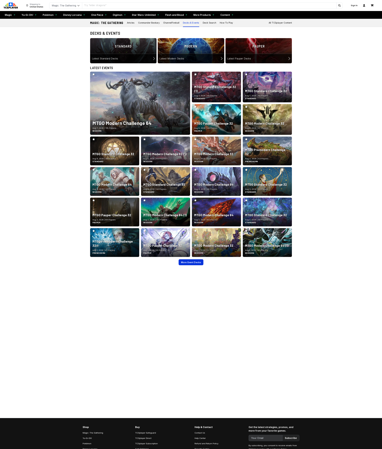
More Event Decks (191, 262)
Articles (131, 22)
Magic (8, 14)
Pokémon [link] (87, 443)
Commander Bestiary (149, 22)
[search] (209, 5)
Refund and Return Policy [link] (206, 443)
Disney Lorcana (72, 14)
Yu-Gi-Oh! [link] (87, 438)
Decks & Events (191, 22)
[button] (339, 5)
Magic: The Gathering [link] (93, 433)
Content (225, 14)
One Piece (97, 14)
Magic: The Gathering (106, 23)
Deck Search (209, 22)
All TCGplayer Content (280, 22)
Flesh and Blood (174, 14)
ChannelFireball (171, 22)
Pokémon (48, 14)
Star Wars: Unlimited (144, 14)
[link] (11, 5)
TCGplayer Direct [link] (143, 438)
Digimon (117, 14)
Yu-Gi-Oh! (27, 14)
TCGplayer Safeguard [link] (145, 433)
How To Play (226, 22)
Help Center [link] (200, 438)
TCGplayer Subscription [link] (146, 443)
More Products (202, 14)
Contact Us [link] (200, 433)
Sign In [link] (354, 5)
